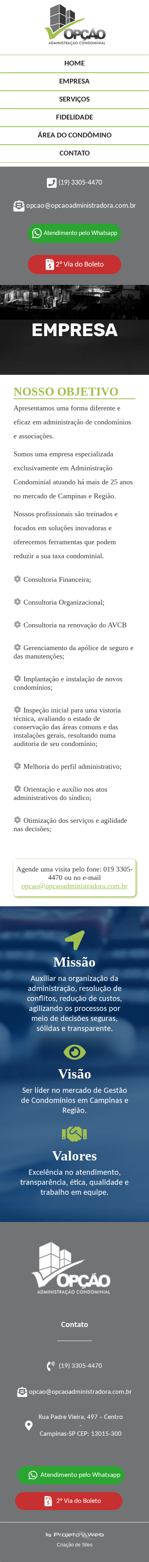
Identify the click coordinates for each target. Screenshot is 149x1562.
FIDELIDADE (74, 117)
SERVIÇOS (74, 99)
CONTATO (75, 153)
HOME (74, 64)
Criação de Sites (75, 1545)
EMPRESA (74, 82)
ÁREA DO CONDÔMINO (75, 135)
